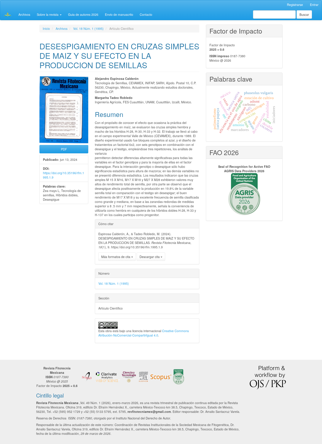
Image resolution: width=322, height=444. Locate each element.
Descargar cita (150, 256)
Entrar (314, 4)
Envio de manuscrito (119, 14)
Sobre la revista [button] (48, 14)
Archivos (24, 14)
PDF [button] (64, 149)
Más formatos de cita (116, 256)
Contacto (146, 14)
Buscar (304, 14)
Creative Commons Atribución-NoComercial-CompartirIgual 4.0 (143, 333)
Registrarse (295, 4)
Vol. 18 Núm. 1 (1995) (88, 28)
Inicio (46, 28)
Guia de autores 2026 (83, 14)
